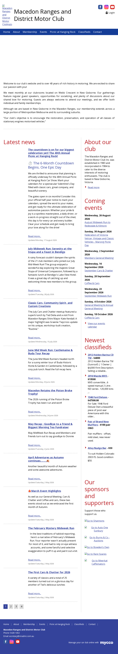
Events (43, 31)
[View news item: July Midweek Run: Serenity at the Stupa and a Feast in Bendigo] (13, 271)
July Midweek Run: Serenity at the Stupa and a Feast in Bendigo (50, 250)
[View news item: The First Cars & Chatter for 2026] (13, 585)
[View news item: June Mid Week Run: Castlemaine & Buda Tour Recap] (13, 366)
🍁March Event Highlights (44, 491)
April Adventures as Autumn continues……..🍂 (46, 459)
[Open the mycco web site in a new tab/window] (106, 644)
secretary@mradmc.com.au (21, 636)
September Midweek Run (98, 295)
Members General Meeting (99, 258)
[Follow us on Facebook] (100, 7)
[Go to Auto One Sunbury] (100, 530)
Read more (93, 187)
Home (6, 31)
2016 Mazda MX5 (97, 376)
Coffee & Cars (92, 283)
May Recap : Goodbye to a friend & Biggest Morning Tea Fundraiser (50, 425)
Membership (30, 31)
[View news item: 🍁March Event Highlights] (13, 505)
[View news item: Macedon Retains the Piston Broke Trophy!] (13, 403)
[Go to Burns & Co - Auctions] (100, 540)
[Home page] (7, 15)
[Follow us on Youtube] (112, 7)
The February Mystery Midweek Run (51, 528)
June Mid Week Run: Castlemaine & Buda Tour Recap (50, 351)
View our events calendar (96, 325)
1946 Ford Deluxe (98, 397)
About (16, 31)
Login (112, 12)
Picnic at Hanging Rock (62, 31)
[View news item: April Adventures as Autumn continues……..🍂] (13, 470)
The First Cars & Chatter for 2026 (49, 572)
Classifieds (84, 31)
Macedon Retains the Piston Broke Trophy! (50, 392)
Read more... (34, 236)
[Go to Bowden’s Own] (98, 547)
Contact (97, 31)
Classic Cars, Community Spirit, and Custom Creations (50, 304)
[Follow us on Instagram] (106, 7)
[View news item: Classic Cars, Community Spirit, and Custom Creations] (13, 322)
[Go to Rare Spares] (97, 554)
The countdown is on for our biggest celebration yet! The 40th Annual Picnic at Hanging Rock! (51, 153)
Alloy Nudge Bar (97, 448)
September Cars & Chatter (99, 270)
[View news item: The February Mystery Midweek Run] (13, 546)
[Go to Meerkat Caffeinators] (100, 563)
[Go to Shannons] (96, 520)
